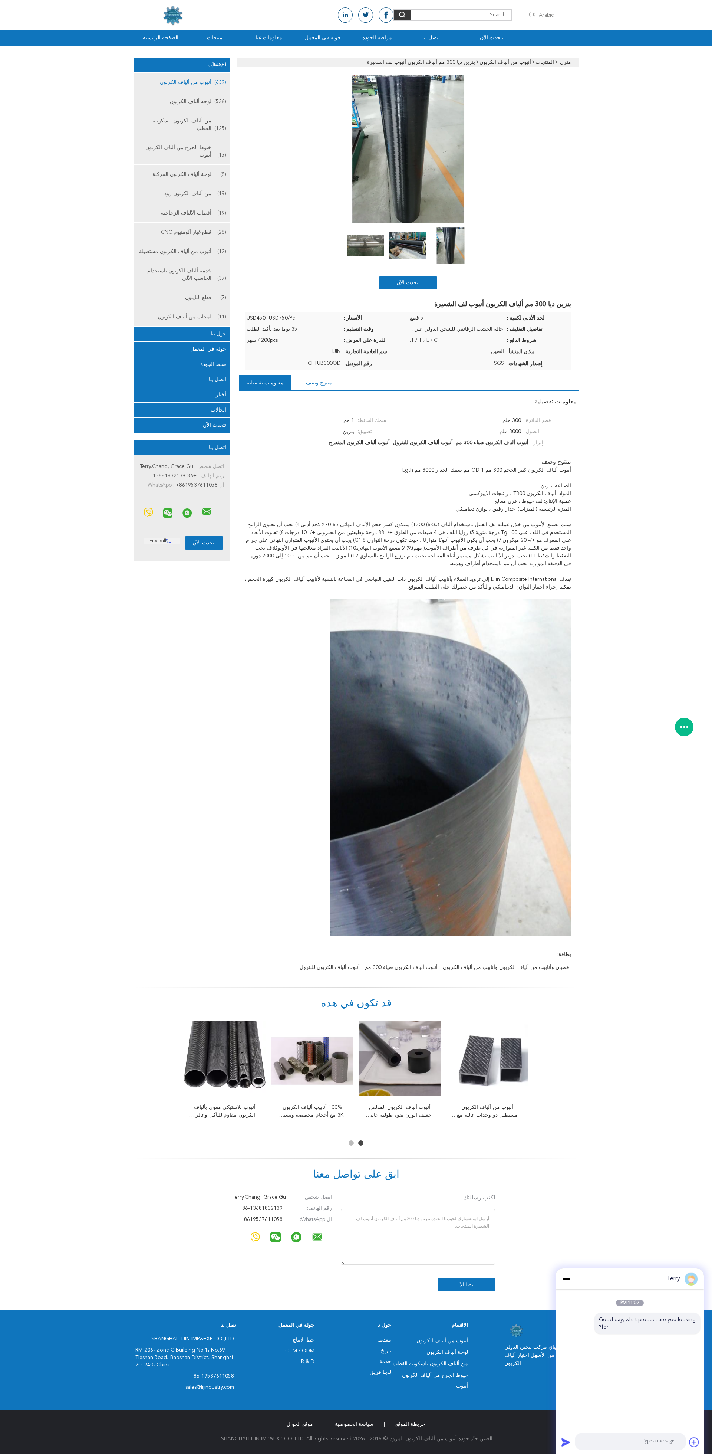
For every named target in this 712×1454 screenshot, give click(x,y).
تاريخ (386, 1350)
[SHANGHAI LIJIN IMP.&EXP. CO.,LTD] (207, 512)
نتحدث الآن (491, 37)
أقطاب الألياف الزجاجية (193, 213)
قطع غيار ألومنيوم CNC (193, 232)
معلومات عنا (269, 37)
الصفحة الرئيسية (160, 37)
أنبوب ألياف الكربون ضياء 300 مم (401, 967)
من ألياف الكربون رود (195, 193)
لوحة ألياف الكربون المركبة (189, 174)
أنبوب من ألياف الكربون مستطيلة (182, 251)
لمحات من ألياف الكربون (192, 317)
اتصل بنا (431, 37)
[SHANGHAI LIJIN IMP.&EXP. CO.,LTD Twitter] (365, 15)
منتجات (214, 37)
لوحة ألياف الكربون (198, 101)
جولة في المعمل (323, 37)
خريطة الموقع (410, 1424)
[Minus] (565, 1278)
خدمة (385, 1361)
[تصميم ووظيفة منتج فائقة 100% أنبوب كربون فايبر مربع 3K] (225, 1062)
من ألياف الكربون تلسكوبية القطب (189, 124)
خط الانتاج (303, 1340)
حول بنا (218, 334)
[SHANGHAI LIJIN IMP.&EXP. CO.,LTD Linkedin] (345, 15)
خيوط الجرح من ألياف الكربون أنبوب (185, 151)
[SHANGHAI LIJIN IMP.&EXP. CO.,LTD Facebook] (386, 15)
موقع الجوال (300, 1424)
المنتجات (217, 65)
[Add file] (694, 1442)
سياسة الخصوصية (354, 1424)
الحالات (218, 410)
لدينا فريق (380, 1372)
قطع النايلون (205, 297)
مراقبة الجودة (377, 37)
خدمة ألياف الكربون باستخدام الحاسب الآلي (186, 274)
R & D (307, 1361)
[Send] (566, 1442)
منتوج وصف (319, 383)
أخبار (221, 394)
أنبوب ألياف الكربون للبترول (330, 967)
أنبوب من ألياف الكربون (193, 82)
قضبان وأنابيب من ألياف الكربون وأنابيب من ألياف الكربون (506, 967)
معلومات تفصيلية (265, 383)
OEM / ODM (299, 1350)
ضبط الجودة (213, 364)
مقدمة (384, 1340)
